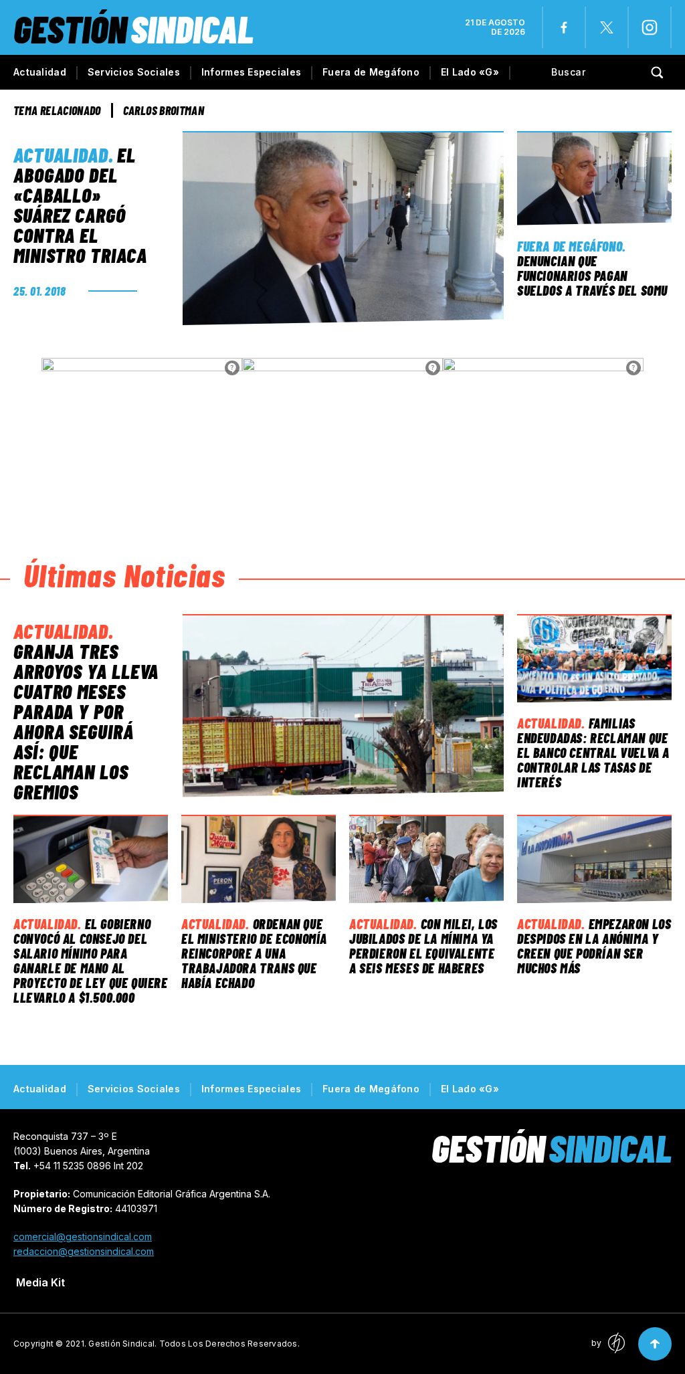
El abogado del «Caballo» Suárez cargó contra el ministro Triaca (80, 204)
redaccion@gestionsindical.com (83, 1251)
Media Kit (40, 1282)
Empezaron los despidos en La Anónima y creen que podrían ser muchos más (594, 946)
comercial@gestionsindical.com (82, 1236)
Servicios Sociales (134, 72)
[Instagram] (649, 27)
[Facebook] (564, 27)
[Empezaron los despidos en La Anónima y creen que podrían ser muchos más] (594, 859)
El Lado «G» (470, 72)
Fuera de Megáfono (370, 72)
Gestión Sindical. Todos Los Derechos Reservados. (194, 1344)
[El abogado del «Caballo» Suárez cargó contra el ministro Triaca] (343, 228)
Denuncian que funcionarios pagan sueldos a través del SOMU (592, 275)
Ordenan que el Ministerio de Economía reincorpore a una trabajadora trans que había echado (254, 953)
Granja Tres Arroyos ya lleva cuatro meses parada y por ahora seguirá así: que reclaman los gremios (86, 721)
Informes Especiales (251, 72)
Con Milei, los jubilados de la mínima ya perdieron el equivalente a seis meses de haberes (423, 946)
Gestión (133, 28)
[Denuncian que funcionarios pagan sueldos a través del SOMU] (594, 178)
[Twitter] (606, 27)
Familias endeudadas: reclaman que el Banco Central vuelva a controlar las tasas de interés (593, 752)
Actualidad (39, 72)
